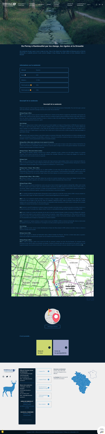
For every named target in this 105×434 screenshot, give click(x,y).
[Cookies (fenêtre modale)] (2, 431)
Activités (41, 4)
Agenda (49, 4)
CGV (77, 432)
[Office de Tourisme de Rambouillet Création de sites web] (9, 4)
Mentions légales (59, 432)
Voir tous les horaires (27, 419)
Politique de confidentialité (70, 432)
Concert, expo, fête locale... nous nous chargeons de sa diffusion (60, 371)
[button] (88, 299)
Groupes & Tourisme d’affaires (56, 4)
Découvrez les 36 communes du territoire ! (61, 378)
